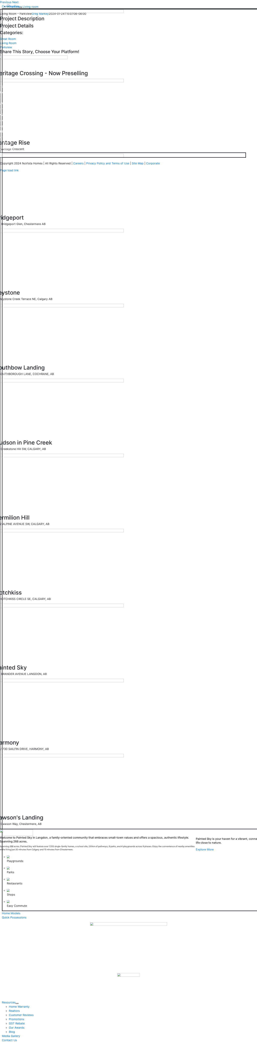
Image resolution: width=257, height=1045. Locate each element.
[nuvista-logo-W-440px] (128, 947)
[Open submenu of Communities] (20, 7)
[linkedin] (1, 155)
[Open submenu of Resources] (17, 1003)
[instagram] (0, 155)
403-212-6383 (12, 98)
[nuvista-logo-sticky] (128, 984)
